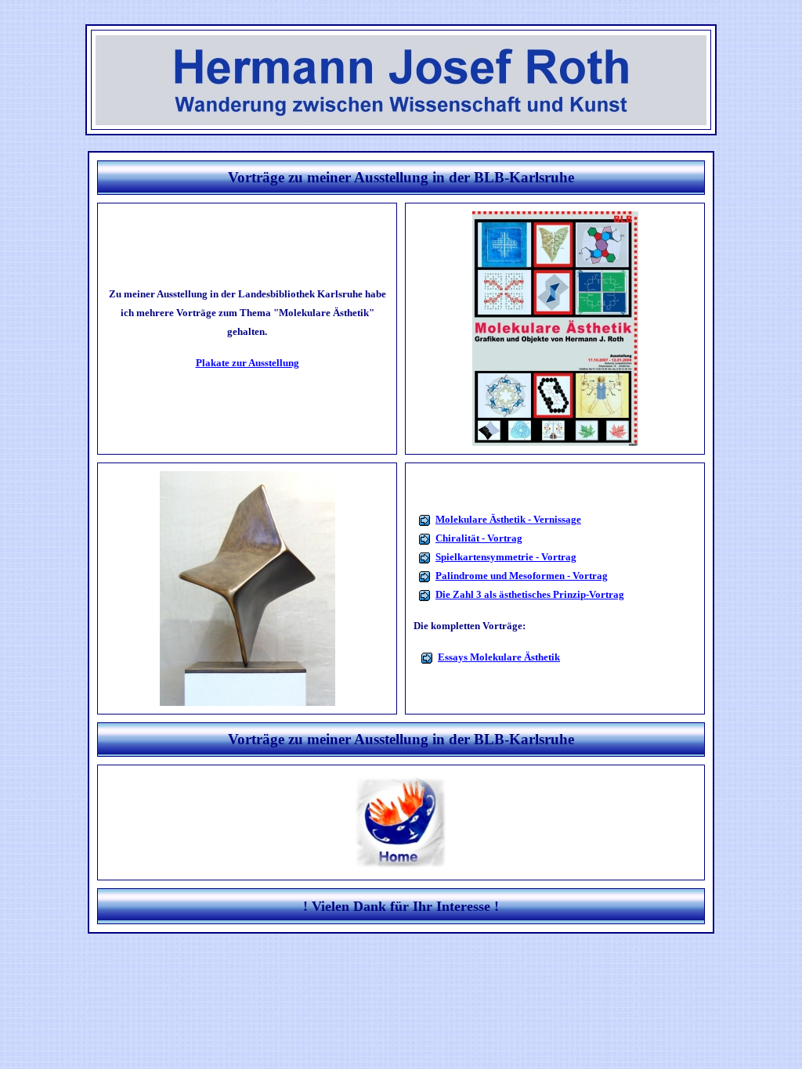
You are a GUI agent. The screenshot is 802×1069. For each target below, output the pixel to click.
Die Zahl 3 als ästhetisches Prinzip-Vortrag (529, 594)
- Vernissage (553, 519)
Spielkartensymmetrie (485, 557)
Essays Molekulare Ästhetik (499, 657)
